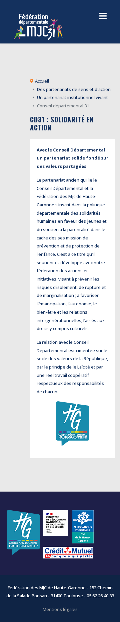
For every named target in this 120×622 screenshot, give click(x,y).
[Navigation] (103, 16)
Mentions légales (60, 609)
